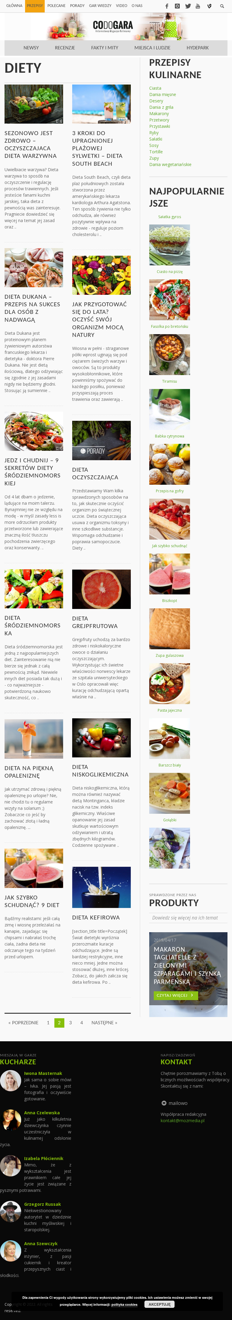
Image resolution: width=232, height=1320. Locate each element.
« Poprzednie (23, 1023)
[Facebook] (167, 6)
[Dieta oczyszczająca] (101, 440)
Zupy (154, 158)
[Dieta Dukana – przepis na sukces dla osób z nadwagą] (34, 267)
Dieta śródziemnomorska (33, 626)
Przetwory (159, 120)
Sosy (154, 145)
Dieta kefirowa (96, 918)
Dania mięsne (162, 94)
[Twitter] (187, 6)
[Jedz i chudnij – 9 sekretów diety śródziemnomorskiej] (34, 431)
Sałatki (155, 139)
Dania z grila (161, 107)
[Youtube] (198, 6)
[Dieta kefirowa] (101, 887)
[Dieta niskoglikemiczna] (101, 737)
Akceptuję (160, 1304)
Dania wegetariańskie (170, 164)
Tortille (156, 152)
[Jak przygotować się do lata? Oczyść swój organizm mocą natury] (101, 275)
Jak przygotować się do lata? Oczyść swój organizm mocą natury (99, 319)
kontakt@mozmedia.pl (183, 1120)
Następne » (105, 1023)
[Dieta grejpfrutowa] (101, 589)
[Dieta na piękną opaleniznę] (34, 738)
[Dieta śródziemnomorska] (34, 588)
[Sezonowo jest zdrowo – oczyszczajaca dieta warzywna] (34, 103)
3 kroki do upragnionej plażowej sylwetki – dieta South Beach (97, 148)
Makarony (159, 113)
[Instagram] (177, 6)
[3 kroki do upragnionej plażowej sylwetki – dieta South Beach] (101, 103)
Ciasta (155, 88)
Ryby (154, 132)
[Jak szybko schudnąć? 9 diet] (34, 868)
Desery (156, 101)
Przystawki (159, 126)
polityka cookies (124, 1304)
